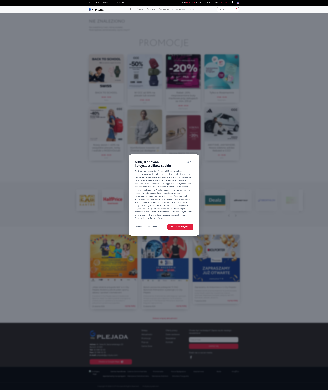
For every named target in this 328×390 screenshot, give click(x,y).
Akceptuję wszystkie (180, 227)
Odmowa (138, 227)
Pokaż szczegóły (151, 227)
